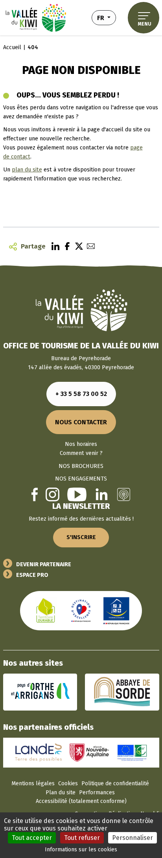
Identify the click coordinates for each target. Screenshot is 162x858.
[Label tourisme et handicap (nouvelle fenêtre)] (116, 610)
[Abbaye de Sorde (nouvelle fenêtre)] (122, 692)
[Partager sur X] (77, 246)
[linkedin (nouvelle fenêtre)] (101, 494)
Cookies (68, 783)
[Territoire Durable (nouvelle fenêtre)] (45, 610)
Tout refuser (82, 837)
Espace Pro (32, 575)
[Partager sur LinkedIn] (53, 246)
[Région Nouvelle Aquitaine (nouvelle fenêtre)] (89, 752)
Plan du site (60, 792)
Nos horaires (81, 444)
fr (106, 17)
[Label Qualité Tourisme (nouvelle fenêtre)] (81, 610)
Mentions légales (33, 783)
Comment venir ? (81, 453)
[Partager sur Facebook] (65, 246)
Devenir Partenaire (43, 564)
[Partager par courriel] (89, 246)
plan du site (27, 169)
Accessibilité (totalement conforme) (81, 801)
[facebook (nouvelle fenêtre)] (34, 494)
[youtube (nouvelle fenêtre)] (77, 494)
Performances (97, 792)
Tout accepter (32, 837)
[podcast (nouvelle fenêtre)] (124, 494)
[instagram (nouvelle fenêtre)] (52, 494)
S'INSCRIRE (81, 537)
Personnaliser (132, 837)
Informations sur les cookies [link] (81, 849)
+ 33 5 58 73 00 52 (81, 394)
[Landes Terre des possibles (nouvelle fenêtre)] (38, 752)
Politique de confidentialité (115, 783)
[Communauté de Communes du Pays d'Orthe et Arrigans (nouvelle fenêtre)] (40, 692)
